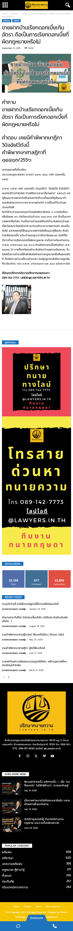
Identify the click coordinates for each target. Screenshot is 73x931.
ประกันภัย (8, 881)
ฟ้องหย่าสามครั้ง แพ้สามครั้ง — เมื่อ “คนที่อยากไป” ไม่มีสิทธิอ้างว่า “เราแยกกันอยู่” (47, 784)
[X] (37, 756)
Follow (36, 571)
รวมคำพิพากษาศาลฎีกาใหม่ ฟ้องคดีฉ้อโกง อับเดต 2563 (33, 635)
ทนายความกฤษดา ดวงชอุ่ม (14, 609)
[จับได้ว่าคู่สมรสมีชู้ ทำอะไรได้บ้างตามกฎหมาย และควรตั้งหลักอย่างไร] (11, 824)
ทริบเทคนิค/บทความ (15, 887)
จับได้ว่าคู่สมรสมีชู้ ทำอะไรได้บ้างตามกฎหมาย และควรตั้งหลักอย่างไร (44, 821)
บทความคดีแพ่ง (12, 863)
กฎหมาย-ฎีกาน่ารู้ (13, 869)
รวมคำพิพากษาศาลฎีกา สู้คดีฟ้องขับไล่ (23, 648)
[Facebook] (21, 756)
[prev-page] (4, 677)
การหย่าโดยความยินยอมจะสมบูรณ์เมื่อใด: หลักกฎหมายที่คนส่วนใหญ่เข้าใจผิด (34, 663)
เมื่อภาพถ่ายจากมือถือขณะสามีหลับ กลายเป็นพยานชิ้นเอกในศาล (47, 802)
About (16, 906)
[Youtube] (52, 756)
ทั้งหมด (6, 875)
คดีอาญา (14, 13)
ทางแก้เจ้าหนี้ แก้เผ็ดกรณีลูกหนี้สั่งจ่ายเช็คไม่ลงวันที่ (30, 604)
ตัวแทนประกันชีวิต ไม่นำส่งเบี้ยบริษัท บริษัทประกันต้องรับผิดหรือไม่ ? (35, 619)
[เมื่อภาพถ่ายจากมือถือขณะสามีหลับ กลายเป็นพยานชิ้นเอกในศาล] (11, 806)
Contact (27, 906)
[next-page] (9, 677)
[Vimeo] (45, 756)
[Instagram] (29, 756)
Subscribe (59, 571)
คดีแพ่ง (16, 20)
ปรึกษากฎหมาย (53, 906)
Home (4, 13)
